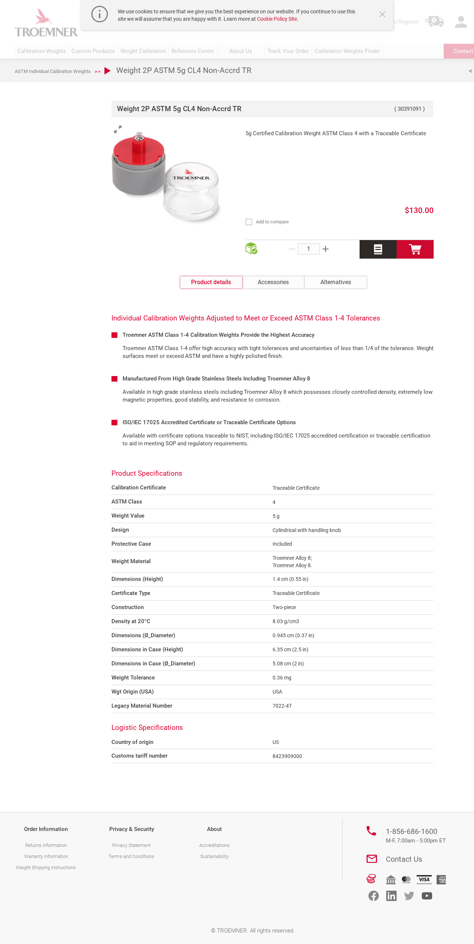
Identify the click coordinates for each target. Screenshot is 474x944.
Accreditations (214, 845)
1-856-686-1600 (416, 835)
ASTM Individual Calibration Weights (53, 71)
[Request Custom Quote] (378, 249)
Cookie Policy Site (277, 19)
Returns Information (46, 845)
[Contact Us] (372, 859)
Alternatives (335, 282)
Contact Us (404, 859)
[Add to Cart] (415, 249)
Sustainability (214, 856)
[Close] (383, 15)
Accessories (273, 282)
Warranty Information (46, 856)
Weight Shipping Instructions (46, 867)
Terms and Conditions (131, 856)
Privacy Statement (131, 845)
